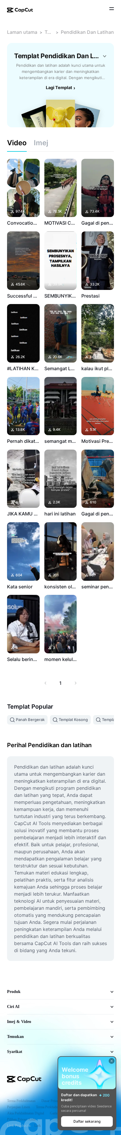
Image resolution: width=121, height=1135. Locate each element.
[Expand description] (104, 56)
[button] (87, 1121)
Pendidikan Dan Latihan (87, 32)
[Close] (112, 1061)
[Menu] (111, 9)
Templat (49, 32)
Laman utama (22, 32)
